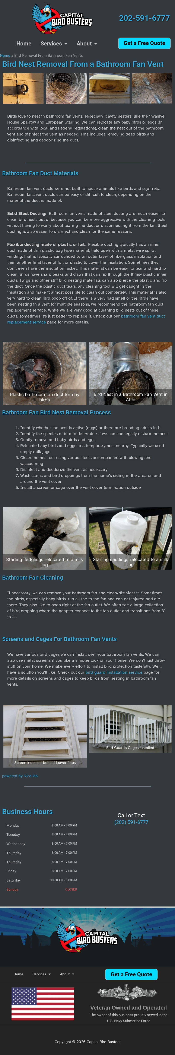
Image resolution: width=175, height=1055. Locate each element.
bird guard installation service (114, 672)
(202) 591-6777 (131, 822)
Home (23, 43)
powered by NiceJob (20, 776)
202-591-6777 (144, 18)
